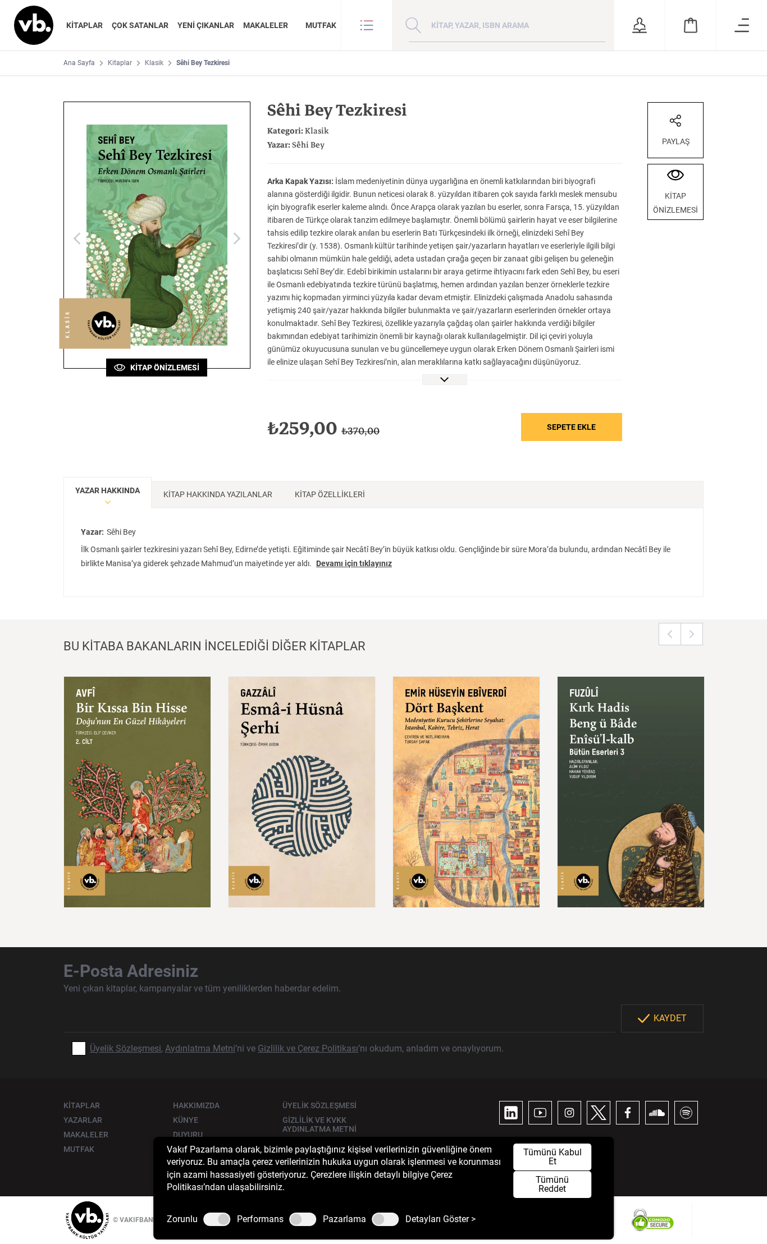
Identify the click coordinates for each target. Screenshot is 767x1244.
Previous (670, 634)
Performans (260, 1219)
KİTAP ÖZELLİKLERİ (330, 494)
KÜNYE (185, 1120)
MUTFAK (320, 25)
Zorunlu (182, 1219)
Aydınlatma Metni (200, 1048)
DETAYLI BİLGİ (137, 884)
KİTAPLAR (84, 25)
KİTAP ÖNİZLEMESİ (162, 367)
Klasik (154, 63)
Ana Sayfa (79, 63)
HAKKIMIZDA (196, 1105)
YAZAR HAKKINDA (107, 490)
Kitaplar (120, 63)
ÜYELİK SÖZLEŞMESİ (319, 1105)
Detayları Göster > (440, 1219)
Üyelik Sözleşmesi (125, 1048)
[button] (366, 25)
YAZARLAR (82, 1120)
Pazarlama (344, 1219)
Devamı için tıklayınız (354, 563)
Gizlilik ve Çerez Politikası (308, 1048)
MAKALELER (265, 25)
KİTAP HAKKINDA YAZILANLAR (217, 494)
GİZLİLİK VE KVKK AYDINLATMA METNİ (319, 1124)
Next (692, 634)
